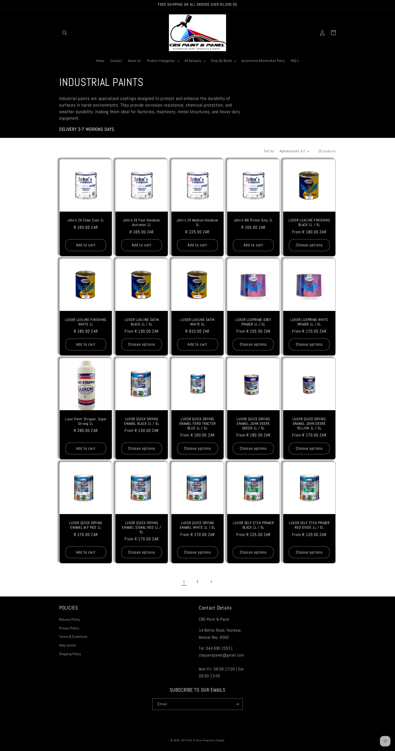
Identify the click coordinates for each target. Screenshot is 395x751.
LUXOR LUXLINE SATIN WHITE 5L (197, 322)
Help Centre (67, 645)
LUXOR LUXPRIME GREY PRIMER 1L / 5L (253, 322)
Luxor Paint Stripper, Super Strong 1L (86, 421)
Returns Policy (69, 619)
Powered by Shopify (213, 740)
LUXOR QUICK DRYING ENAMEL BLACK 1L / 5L (141, 421)
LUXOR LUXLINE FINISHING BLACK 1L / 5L (309, 222)
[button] (64, 32)
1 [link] (184, 581)
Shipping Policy (70, 654)
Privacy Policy (69, 628)
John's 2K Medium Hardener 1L (197, 222)
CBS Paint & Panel (191, 740)
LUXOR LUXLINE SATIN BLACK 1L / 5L (142, 322)
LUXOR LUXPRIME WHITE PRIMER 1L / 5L (309, 322)
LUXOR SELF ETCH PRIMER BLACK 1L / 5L (253, 525)
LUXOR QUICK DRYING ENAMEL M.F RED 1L (85, 525)
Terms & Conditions (73, 636)
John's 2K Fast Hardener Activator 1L (141, 222)
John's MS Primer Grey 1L (253, 220)
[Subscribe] (237, 704)
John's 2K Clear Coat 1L (85, 220)
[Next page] (211, 581)
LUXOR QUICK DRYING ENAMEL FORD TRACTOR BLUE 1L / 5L (197, 424)
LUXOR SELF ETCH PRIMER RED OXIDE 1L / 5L (309, 525)
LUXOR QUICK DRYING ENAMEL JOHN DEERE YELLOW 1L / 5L (309, 424)
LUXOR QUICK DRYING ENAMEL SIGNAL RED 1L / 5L (141, 527)
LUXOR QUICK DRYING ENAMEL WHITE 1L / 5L (197, 525)
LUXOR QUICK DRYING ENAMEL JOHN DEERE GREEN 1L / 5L (253, 424)
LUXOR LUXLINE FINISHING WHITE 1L (86, 322)
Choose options (309, 245)
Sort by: (269, 151)
